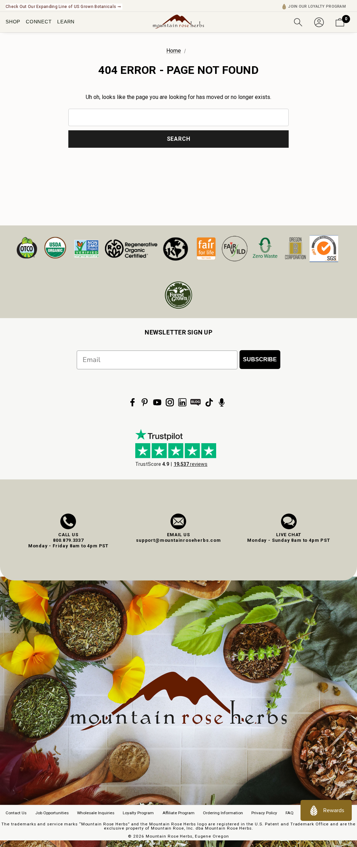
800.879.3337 (68, 540)
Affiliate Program (178, 812)
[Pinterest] (144, 402)
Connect (39, 21)
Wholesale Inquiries (95, 812)
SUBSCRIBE (260, 359)
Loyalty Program (138, 812)
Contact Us (16, 812)
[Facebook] (132, 402)
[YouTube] (157, 402)
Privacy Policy (264, 812)
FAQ (290, 812)
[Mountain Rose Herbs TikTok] (209, 402)
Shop (13, 21)
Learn (66, 21)
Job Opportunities (52, 812)
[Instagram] (170, 402)
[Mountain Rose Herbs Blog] (195, 402)
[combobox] (178, 117)
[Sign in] (319, 22)
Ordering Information (223, 812)
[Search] (298, 22)
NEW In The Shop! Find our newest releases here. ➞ (58, 6)
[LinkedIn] (182, 402)
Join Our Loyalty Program (317, 6)
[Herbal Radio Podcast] (222, 402)
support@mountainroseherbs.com (178, 540)
